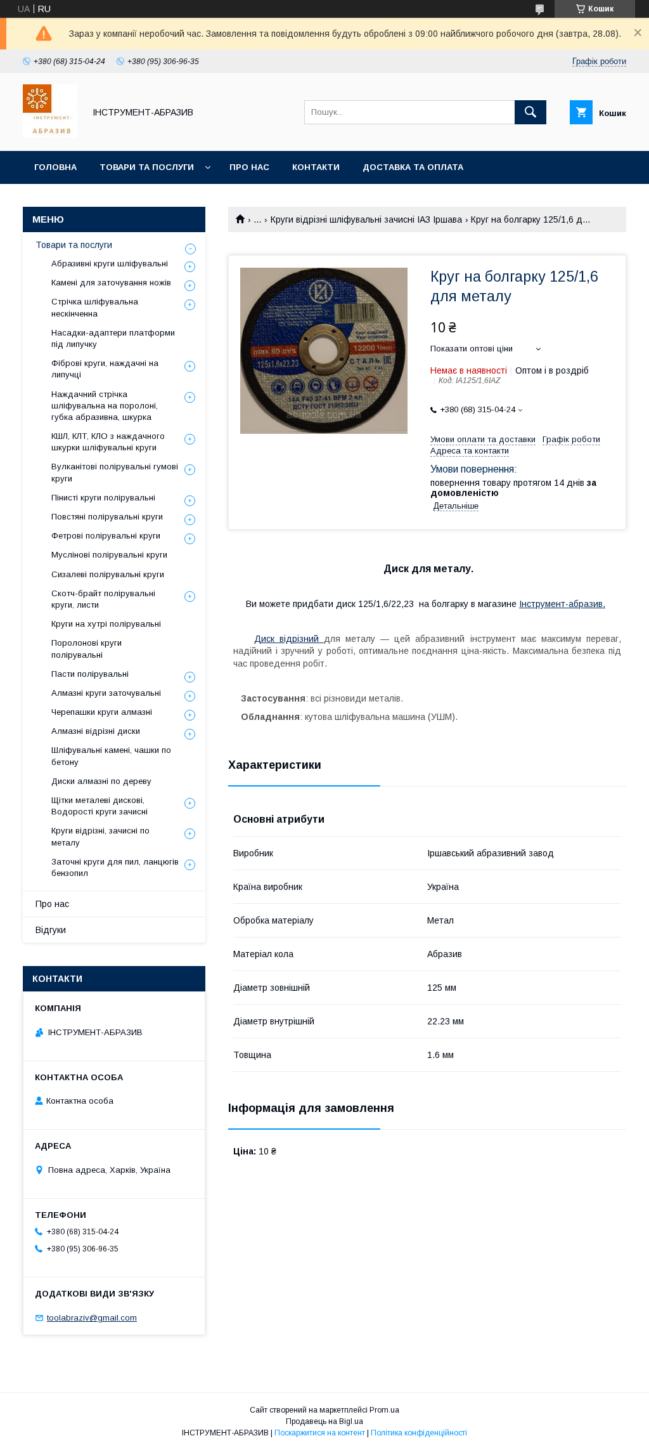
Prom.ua (384, 1410)
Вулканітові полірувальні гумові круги (114, 472)
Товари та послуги (147, 167)
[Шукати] (530, 112)
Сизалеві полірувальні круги (107, 574)
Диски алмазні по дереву (101, 781)
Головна (55, 167)
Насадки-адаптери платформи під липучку (113, 338)
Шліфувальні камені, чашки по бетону (111, 755)
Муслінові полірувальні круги (109, 554)
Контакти (316, 167)
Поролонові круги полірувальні (86, 648)
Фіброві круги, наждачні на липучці (104, 368)
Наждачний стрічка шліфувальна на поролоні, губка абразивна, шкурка (104, 405)
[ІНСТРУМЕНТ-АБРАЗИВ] (50, 134)
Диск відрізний (289, 639)
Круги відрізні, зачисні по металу (100, 836)
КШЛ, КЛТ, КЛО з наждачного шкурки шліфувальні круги (108, 441)
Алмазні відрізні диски (95, 731)
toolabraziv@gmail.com (92, 1318)
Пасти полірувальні (90, 674)
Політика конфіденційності (419, 1432)
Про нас (249, 167)
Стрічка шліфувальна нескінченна (94, 307)
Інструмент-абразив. (562, 604)
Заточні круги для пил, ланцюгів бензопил (115, 867)
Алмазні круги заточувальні (106, 693)
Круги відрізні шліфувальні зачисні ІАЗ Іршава (366, 219)
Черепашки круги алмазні (101, 712)
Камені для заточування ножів (111, 282)
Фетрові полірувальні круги (105, 535)
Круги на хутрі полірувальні (106, 624)
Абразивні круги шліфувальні (109, 263)
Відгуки (50, 930)
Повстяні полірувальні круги (107, 516)
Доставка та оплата (413, 167)
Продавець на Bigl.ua (324, 1421)
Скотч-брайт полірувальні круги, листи (103, 599)
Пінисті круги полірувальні (103, 497)
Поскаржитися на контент (319, 1432)
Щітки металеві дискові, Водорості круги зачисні (99, 805)
